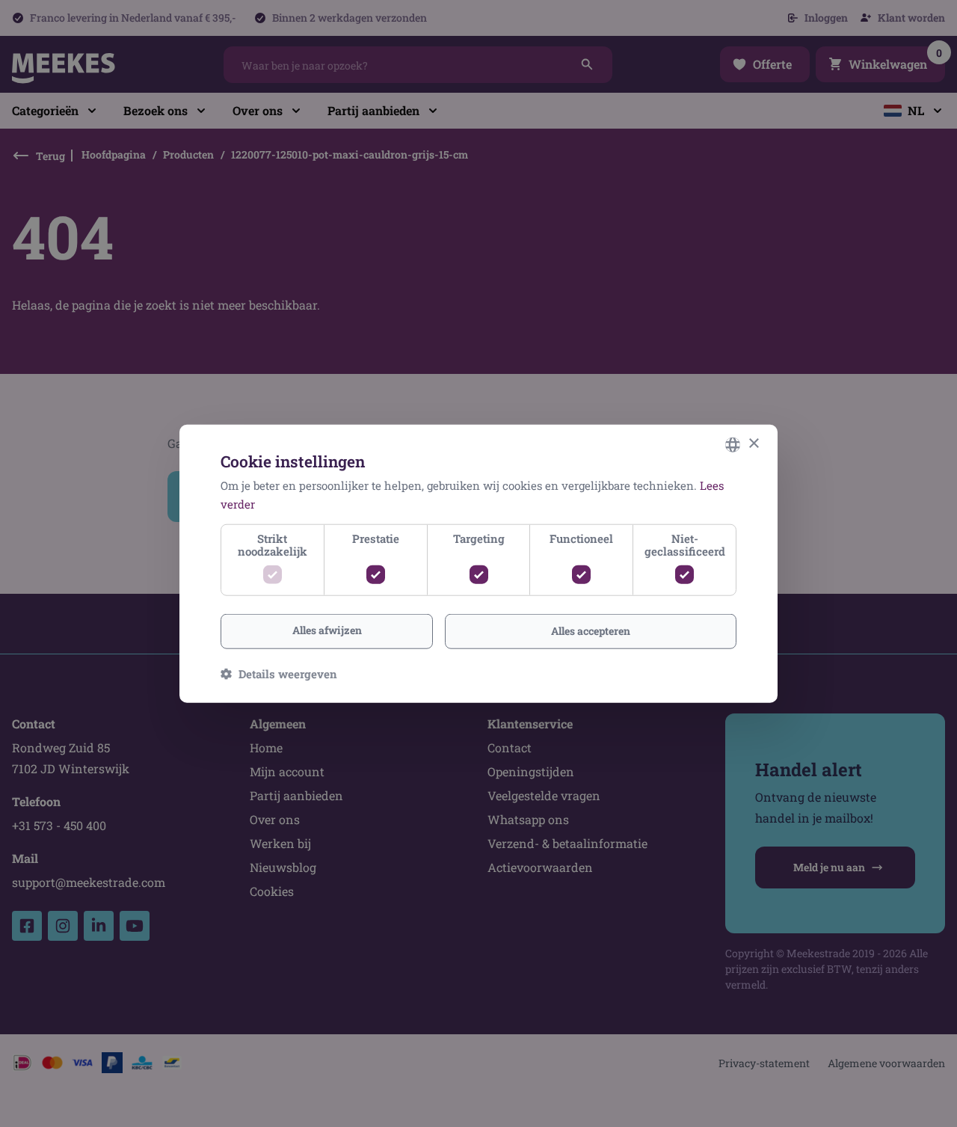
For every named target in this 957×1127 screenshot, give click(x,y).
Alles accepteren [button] (590, 631)
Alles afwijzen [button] (327, 630)
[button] (279, 674)
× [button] (753, 443)
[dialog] (478, 563)
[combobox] (732, 444)
